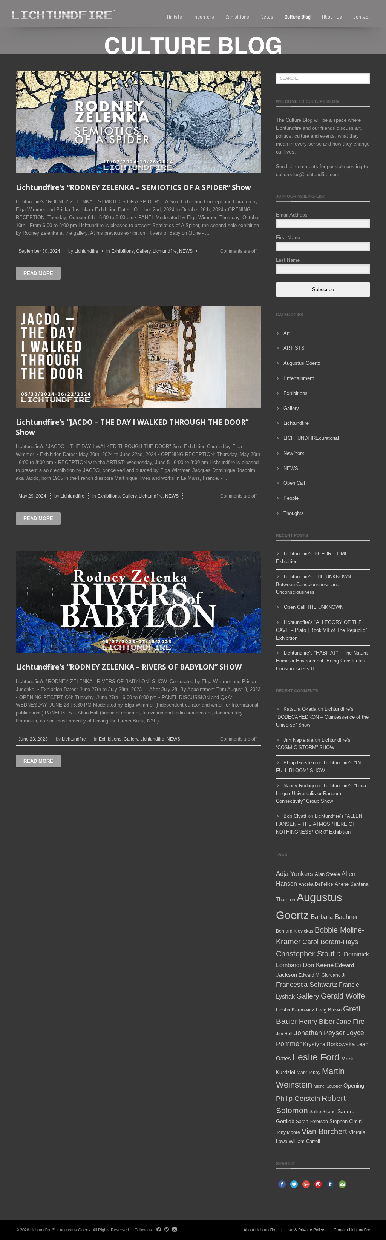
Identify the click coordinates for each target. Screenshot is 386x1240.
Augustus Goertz (301, 363)
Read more (38, 273)
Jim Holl (284, 1033)
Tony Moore (288, 1132)
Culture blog (298, 17)
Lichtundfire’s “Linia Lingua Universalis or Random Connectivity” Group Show (321, 793)
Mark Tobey (308, 1072)
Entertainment (298, 378)
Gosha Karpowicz (295, 1010)
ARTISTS (294, 348)
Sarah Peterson (312, 1121)
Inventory (203, 17)
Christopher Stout (305, 954)
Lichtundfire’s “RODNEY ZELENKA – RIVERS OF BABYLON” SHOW (129, 667)
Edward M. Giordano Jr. (322, 975)
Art (286, 333)
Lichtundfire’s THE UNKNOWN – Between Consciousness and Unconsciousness (315, 584)
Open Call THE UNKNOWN (313, 607)
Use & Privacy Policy (305, 1230)
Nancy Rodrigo (299, 785)
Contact (361, 17)
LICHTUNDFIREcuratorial (311, 438)
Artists (174, 17)
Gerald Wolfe (343, 996)
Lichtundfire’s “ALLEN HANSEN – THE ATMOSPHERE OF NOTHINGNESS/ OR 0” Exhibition (319, 824)
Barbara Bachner (334, 916)
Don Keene (318, 965)
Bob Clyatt (294, 816)
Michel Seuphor (328, 1086)
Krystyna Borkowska (329, 1044)
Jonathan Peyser (319, 1033)
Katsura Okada (299, 709)
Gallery (143, 251)
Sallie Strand (322, 1111)
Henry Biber (317, 1021)
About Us (332, 17)
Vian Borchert (324, 1131)
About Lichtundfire (260, 1230)
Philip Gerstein (299, 762)
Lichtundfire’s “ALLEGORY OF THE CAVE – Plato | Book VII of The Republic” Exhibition (321, 630)
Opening (353, 1085)
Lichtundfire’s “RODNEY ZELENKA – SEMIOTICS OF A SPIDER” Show (133, 187)
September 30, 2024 (39, 251)
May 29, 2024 (32, 496)
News (266, 17)
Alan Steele (327, 874)
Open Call (294, 483)
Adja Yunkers (294, 873)
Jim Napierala (298, 740)
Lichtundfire (86, 251)
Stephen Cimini (346, 1121)
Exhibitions (237, 17)
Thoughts (293, 513)
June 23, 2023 (33, 739)
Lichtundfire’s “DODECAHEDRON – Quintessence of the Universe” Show (322, 717)
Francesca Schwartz (306, 984)
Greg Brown (329, 1010)
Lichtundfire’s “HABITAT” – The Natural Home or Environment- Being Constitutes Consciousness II (322, 660)
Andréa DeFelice (316, 884)
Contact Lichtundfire (352, 1230)
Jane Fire (350, 1021)
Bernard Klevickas (294, 931)
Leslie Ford (316, 1057)
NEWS (186, 251)
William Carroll (304, 1141)
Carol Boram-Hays (330, 942)
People (291, 498)
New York (293, 453)
